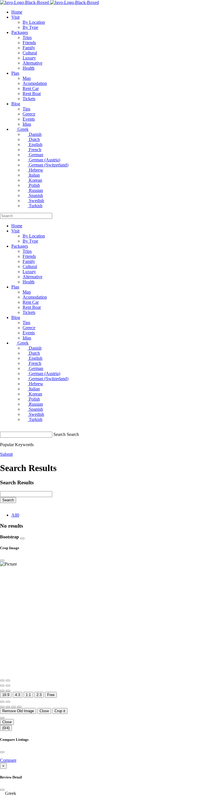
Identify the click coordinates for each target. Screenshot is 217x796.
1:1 (28, 695)
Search (59, 434)
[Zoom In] (2, 680)
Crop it (60, 711)
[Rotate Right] (8, 685)
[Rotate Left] (2, 685)
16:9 (5, 695)
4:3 (17, 695)
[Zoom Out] (8, 680)
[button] (108, 793)
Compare (8, 760)
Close (44, 711)
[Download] (8, 702)
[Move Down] (19, 707)
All (15, 515)
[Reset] (2, 702)
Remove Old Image (18, 711)
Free (51, 695)
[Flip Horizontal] (2, 691)
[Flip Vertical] (8, 691)
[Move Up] (13, 707)
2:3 (39, 695)
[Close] (22, 538)
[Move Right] (8, 707)
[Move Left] (2, 707)
